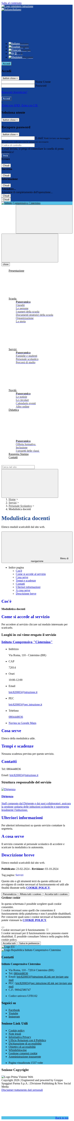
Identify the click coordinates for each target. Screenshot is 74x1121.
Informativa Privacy (20, 1037)
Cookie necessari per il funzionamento (23, 929)
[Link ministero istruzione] (17, 6)
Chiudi (6, 165)
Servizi (13, 502)
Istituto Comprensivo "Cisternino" (27, 642)
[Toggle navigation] (29, 248)
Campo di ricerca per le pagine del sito (23, 463)
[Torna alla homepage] (37, 203)
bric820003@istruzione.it (23, 692)
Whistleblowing (18, 1050)
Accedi (6, 63)
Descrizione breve (26, 593)
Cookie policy (17, 1030)
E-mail (39, 138)
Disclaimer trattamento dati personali (22, 1089)
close (5, 264)
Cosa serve (22, 577)
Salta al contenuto (11, 3)
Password (40, 85)
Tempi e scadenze (26, 580)
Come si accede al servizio (31, 574)
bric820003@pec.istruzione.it (25, 704)
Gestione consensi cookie (23, 1053)
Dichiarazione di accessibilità (25, 1043)
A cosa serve (23, 590)
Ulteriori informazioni (28, 587)
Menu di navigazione (50, 559)
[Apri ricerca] (44, 219)
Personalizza (9, 894)
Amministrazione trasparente (25, 1056)
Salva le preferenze (29, 943)
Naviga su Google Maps (22, 723)
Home (12, 499)
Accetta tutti (56, 894)
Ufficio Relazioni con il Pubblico (27, 1040)
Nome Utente (43, 81)
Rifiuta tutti (30, 894)
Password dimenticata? (14, 92)
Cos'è (19, 570)
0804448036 (16, 716)
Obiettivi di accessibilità (22, 1046)
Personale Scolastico (20, 505)
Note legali (15, 1033)
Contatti (20, 583)
